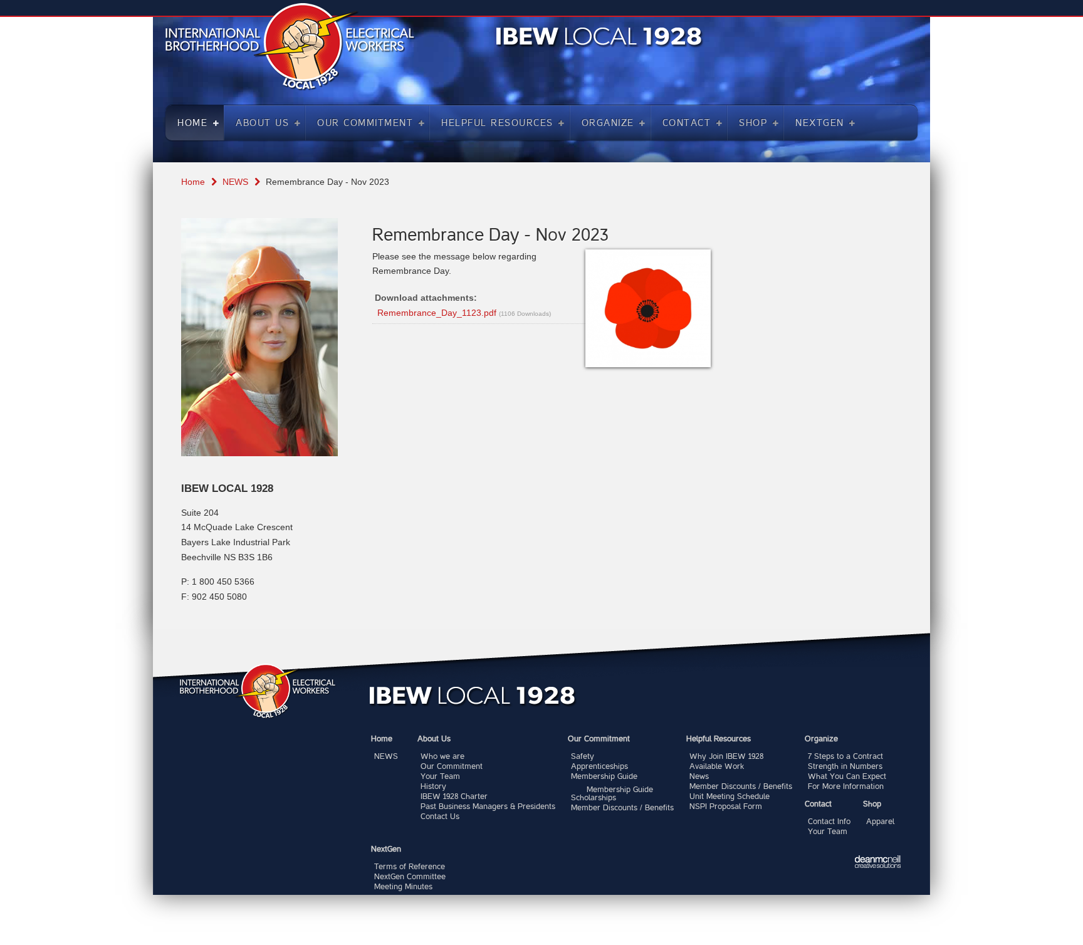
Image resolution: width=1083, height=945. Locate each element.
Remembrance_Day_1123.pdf (436, 313)
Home (193, 182)
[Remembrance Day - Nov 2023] (648, 308)
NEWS (235, 182)
